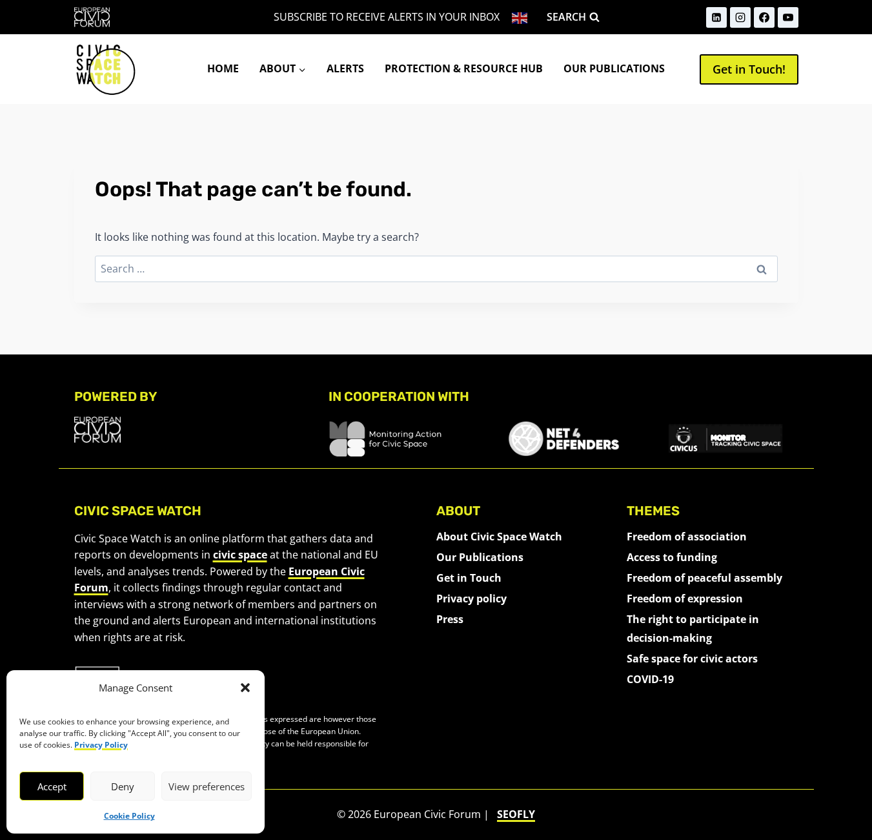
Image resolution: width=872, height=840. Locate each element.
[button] (245, 687)
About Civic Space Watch (499, 536)
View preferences (206, 786)
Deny (122, 786)
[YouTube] (788, 17)
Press (449, 619)
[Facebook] (764, 17)
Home (223, 68)
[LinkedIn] (716, 17)
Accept (51, 786)
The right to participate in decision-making (693, 628)
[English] (520, 17)
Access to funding (672, 557)
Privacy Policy (101, 744)
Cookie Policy (129, 815)
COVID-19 (650, 679)
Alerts (345, 68)
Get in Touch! (749, 69)
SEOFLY (516, 814)
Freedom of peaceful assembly (704, 578)
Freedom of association (687, 536)
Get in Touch (469, 578)
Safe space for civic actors (692, 658)
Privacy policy (471, 598)
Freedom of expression (685, 598)
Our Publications (614, 68)
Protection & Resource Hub (464, 68)
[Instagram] (740, 17)
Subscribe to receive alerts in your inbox (387, 17)
